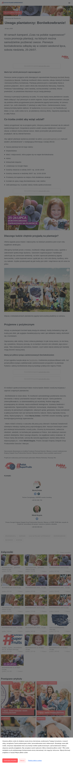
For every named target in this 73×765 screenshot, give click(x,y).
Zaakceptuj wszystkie (10, 760)
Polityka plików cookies (35, 760)
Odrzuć (22, 760)
